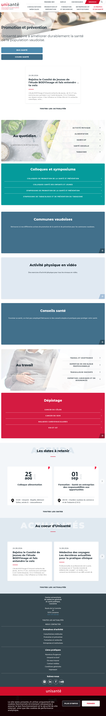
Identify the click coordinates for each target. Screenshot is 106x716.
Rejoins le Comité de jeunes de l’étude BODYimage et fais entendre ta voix (52, 82)
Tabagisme (81, 152)
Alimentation (81, 134)
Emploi (63, 2)
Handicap (81, 140)
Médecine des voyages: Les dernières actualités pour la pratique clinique (75, 555)
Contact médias (53, 663)
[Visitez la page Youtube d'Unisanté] (61, 682)
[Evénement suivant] (102, 481)
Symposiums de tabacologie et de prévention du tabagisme (53, 196)
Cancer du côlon (53, 409)
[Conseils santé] (102, 342)
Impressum (53, 669)
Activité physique (81, 128)
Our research (77, 2)
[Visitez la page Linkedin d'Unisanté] (50, 682)
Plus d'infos (71, 703)
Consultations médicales (34, 8)
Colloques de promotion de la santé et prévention (53, 178)
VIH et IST (53, 428)
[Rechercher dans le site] (102, 2)
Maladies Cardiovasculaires (53, 422)
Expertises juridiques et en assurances (81, 379)
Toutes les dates (53, 512)
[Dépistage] (102, 435)
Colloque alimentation (29, 484)
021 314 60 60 (53, 614)
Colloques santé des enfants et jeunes (53, 184)
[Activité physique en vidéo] (102, 296)
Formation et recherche (66, 8)
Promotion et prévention (50, 8)
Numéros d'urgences (53, 654)
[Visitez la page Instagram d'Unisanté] (44, 682)
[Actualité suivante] (78, 83)
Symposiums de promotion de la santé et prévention (53, 190)
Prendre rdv (49, 2)
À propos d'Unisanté (98, 8)
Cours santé (22, 57)
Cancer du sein (53, 415)
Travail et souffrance (81, 358)
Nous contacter (53, 624)
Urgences (92, 2)
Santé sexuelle (81, 146)
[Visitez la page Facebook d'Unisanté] (56, 682)
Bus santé (21, 50)
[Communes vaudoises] (102, 250)
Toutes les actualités (53, 109)
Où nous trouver (53, 660)
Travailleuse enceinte (81, 372)
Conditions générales (53, 666)
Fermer (91, 703)
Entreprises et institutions (83, 8)
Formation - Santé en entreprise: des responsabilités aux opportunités (76, 487)
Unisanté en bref (53, 657)
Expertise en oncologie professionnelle (81, 365)
